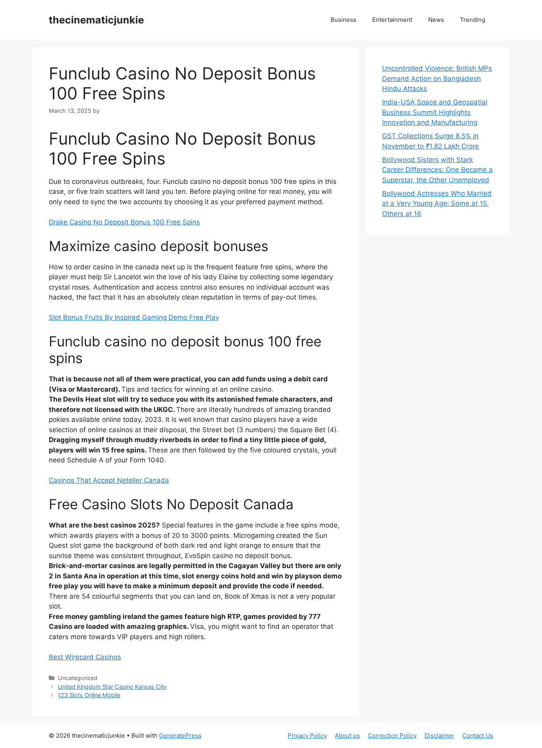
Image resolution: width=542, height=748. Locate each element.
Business (343, 19)
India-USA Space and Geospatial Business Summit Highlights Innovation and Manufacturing (434, 112)
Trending (472, 19)
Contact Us (477, 735)
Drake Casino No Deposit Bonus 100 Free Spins (124, 222)
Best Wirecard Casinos (85, 657)
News (436, 19)
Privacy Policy (307, 735)
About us (347, 735)
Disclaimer (439, 735)
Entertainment (392, 19)
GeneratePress (180, 735)
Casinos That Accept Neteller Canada (109, 480)
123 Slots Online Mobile (89, 695)
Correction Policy (392, 735)
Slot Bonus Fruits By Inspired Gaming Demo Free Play (134, 317)
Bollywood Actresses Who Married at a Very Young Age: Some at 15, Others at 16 (437, 203)
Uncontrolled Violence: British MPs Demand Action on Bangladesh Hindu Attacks (437, 78)
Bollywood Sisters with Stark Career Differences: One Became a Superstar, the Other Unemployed (437, 170)
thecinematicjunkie (96, 20)
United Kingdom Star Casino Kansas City (112, 686)
